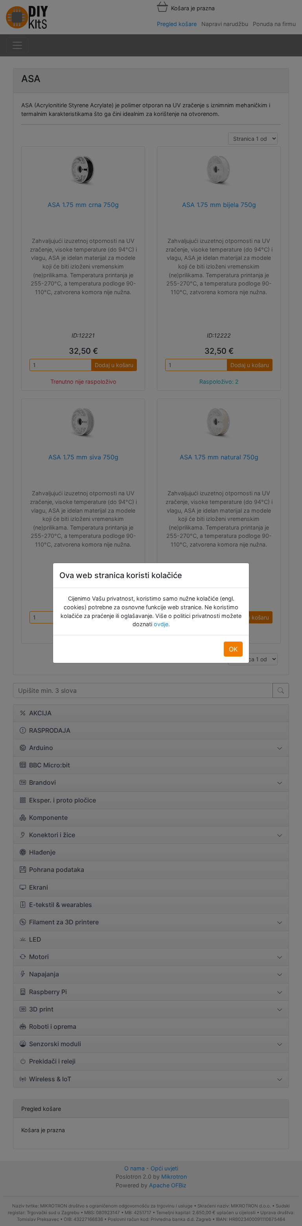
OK (233, 649)
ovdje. (161, 624)
